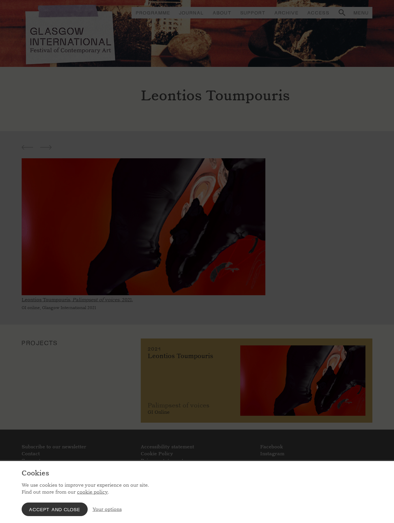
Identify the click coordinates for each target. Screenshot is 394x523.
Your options (107, 509)
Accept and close (54, 509)
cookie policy (92, 492)
